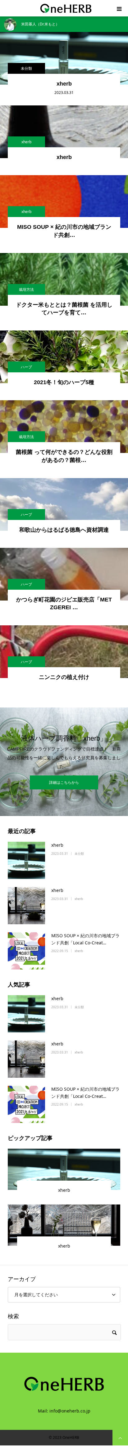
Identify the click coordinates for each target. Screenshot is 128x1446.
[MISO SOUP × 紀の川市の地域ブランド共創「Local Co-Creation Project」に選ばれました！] (64, 201)
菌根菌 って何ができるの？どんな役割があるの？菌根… (64, 456)
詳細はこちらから (64, 782)
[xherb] (64, 58)
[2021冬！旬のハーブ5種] (64, 356)
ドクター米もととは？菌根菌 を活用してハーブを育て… (64, 309)
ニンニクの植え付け (64, 677)
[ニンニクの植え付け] (64, 651)
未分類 (26, 68)
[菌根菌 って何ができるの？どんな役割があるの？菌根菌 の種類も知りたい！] (64, 426)
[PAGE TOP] (120, 1437)
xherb (64, 84)
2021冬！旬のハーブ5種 (64, 382)
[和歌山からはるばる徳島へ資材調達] (64, 504)
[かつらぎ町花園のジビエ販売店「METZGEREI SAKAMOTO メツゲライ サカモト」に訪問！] (64, 574)
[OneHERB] (64, 8)
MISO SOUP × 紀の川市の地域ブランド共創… (64, 231)
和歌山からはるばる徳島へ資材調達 (64, 530)
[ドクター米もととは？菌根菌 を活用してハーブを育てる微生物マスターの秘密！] (64, 279)
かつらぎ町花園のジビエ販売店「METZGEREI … (64, 603)
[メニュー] (120, 8)
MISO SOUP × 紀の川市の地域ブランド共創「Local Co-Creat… (85, 939)
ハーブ (26, 367)
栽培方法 (26, 289)
